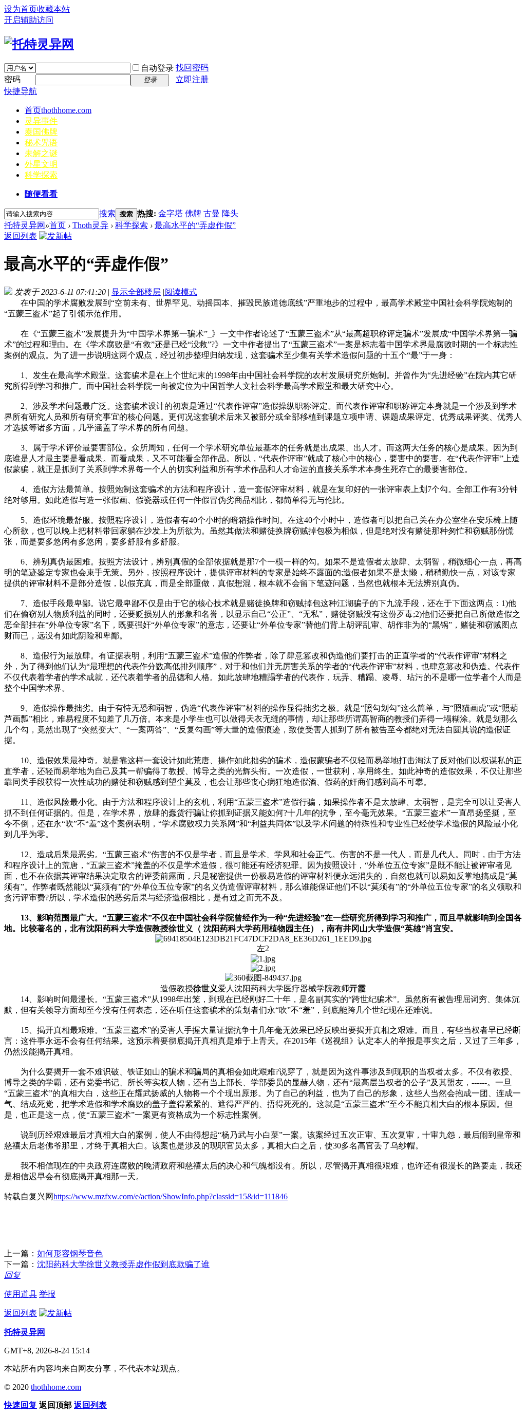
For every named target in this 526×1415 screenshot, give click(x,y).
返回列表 (20, 236)
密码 (12, 79)
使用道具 (20, 1294)
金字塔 (170, 213)
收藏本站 (53, 9)
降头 (230, 213)
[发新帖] (55, 236)
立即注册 (192, 79)
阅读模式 (180, 292)
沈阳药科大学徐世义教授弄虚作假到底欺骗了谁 (123, 1264)
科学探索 (41, 175)
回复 (12, 1275)
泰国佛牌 (41, 131)
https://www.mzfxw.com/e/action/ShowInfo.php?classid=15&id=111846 (170, 1196)
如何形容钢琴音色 (70, 1253)
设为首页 (20, 9)
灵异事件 (41, 121)
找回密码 (192, 67)
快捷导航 (20, 91)
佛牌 (193, 213)
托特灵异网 (24, 225)
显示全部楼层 (136, 292)
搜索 (107, 213)
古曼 (211, 213)
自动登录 (157, 68)
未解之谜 (41, 153)
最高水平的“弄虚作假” (195, 225)
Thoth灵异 (90, 225)
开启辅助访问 (28, 19)
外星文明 (41, 164)
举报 (47, 1294)
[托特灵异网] (39, 44)
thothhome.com (56, 1387)
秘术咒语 (41, 142)
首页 (58, 110)
